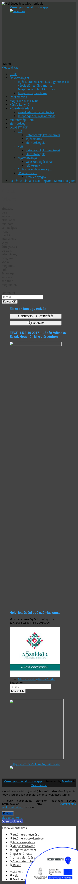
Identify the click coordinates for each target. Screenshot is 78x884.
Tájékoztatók (34, 139)
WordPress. (39, 785)
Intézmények (18, 97)
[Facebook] (17, 11)
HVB (20, 146)
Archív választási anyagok (35, 169)
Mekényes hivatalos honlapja (29, 7)
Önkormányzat (19, 78)
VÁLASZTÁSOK (19, 127)
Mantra (67, 781)
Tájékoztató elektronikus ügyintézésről (43, 82)
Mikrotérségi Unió (22, 120)
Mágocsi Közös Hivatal (24, 101)
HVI (20, 131)
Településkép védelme (32, 93)
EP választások (27, 173)
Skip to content (12, 817)
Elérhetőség (18, 123)
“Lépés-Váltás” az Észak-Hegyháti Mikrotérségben (43, 181)
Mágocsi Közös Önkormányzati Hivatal (35, 764)
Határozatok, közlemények (43, 135)
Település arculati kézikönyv (36, 89)
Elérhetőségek (35, 143)
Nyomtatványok (28, 158)
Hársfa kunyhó (19, 104)
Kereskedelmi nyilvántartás (36, 112)
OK (9, 301)
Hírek (13, 74)
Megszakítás (10, 67)
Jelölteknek (33, 165)
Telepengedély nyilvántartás (36, 116)
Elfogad (7, 813)
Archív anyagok (36, 177)
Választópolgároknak (39, 162)
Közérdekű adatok (22, 108)
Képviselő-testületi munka (35, 85)
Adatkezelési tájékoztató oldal (36, 679)
